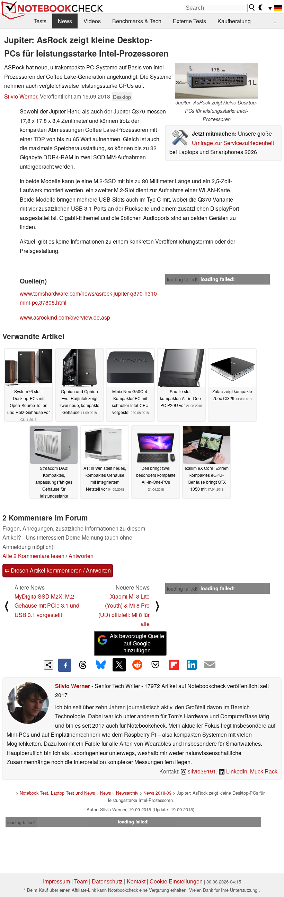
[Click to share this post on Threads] (82, 665)
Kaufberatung (234, 21)
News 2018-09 (157, 792)
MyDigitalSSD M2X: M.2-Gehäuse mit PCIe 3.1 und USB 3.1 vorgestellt (47, 605)
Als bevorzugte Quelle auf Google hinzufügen (137, 643)
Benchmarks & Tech (136, 21)
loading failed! (182, 279)
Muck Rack (263, 771)
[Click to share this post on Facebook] (64, 665)
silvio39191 (201, 771)
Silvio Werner (20, 96)
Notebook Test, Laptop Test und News (57, 792)
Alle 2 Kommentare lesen (33, 556)
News (65, 21)
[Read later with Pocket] (155, 664)
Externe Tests (189, 21)
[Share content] (48, 665)
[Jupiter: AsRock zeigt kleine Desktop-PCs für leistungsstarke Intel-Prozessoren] (216, 81)
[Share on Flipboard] (173, 664)
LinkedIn (236, 771)
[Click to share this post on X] (119, 664)
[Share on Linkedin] (191, 664)
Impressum (56, 881)
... (276, 21)
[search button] (252, 7)
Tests (40, 21)
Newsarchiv (127, 792)
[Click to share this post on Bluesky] (100, 665)
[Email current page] (209, 665)
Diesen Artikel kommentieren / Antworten (60, 570)
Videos (92, 21)
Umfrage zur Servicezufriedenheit (233, 143)
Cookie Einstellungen (176, 881)
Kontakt (136, 881)
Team (81, 881)
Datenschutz (107, 881)
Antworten (81, 556)
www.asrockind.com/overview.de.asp (65, 317)
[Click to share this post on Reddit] (137, 664)
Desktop (122, 96)
